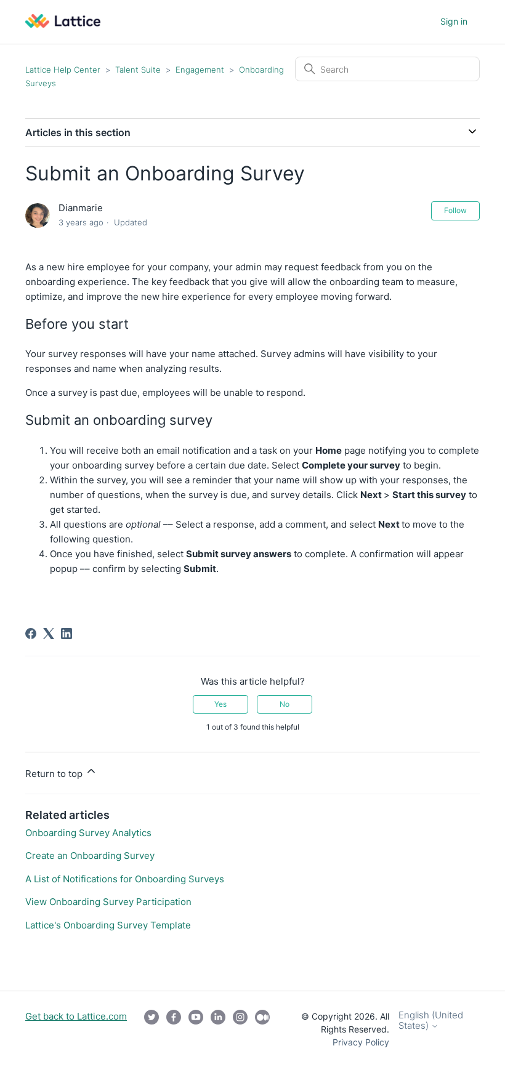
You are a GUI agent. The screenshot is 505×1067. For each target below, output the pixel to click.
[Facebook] (30, 633)
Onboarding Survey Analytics (88, 833)
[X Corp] (48, 633)
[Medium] (262, 1029)
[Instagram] (240, 1029)
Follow (455, 210)
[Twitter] (151, 1029)
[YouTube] (195, 1029)
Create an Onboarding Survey (90, 855)
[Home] (62, 24)
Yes (220, 704)
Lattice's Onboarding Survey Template (108, 925)
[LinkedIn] (66, 633)
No (284, 704)
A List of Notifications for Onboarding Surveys (124, 879)
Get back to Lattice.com (76, 1016)
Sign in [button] (453, 21)
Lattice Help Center (62, 69)
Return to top (55, 773)
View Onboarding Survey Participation (108, 902)
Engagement (201, 69)
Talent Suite (139, 69)
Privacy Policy (361, 1042)
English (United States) (430, 1020)
